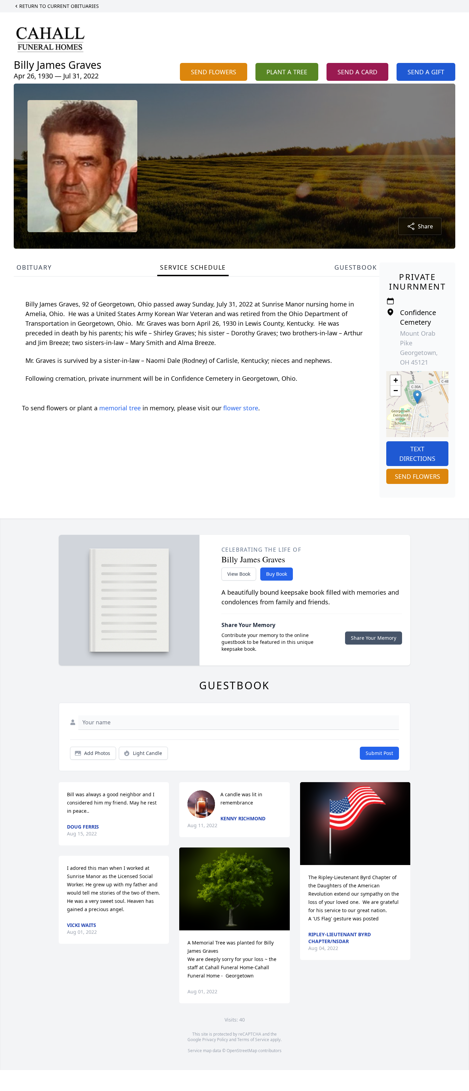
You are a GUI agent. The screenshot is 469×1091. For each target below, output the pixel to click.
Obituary (34, 267)
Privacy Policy (215, 1040)
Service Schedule (193, 267)
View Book (238, 574)
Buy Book (276, 574)
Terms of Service (253, 1040)
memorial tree (120, 408)
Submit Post (379, 753)
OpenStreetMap (242, 1051)
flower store (240, 408)
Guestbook (355, 267)
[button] (417, 397)
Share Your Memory (373, 638)
